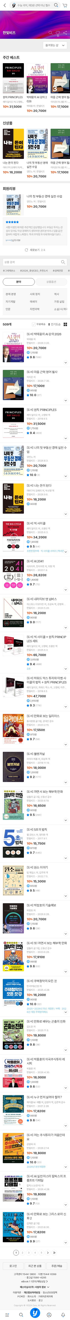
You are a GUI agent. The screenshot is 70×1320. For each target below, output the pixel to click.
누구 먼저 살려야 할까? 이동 (35, 1111)
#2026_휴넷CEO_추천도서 (34, 270)
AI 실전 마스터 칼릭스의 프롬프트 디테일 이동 (35, 1190)
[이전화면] (4, 5)
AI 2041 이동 (35, 575)
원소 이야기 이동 (35, 881)
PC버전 (21, 1296)
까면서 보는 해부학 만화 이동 (35, 806)
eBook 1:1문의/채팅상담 (33, 1281)
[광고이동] (56, 5)
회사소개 (31, 1296)
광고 (40, 1300)
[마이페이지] (49, 1315)
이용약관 (17, 1292)
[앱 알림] (63, 1315)
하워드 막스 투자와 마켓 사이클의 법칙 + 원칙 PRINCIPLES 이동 (35, 692)
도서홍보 (32, 1300)
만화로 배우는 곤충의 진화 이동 (35, 1035)
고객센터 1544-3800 (25, 1274)
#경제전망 (58, 270)
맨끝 (54, 1253)
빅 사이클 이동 (35, 537)
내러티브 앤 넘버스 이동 (35, 613)
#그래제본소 (9, 270)
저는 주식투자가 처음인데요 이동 (35, 1150)
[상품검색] (21, 1315)
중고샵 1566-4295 (36, 1277)
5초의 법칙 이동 (35, 844)
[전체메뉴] (7, 1315)
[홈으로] (35, 1315)
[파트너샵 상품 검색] (63, 262)
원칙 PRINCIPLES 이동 (13, 88)
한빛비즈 (9, 32)
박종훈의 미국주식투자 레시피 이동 (35, 1073)
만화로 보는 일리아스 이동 (35, 730)
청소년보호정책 (50, 1292)
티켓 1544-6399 (47, 1274)
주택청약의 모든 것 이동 (35, 996)
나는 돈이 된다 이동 (13, 153)
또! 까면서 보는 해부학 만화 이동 (35, 957)
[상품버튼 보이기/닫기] (65, 363)
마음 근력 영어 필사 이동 (35, 386)
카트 (65, 5)
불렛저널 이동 (35, 768)
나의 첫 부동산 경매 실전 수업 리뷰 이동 (35, 231)
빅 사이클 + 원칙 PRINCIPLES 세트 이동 (35, 652)
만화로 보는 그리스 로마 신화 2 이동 (35, 1228)
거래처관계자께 (45, 1296)
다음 (48, 1253)
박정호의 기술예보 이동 (35, 919)
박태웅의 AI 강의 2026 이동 (37, 88)
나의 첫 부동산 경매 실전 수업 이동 (37, 153)
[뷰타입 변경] (66, 324)
